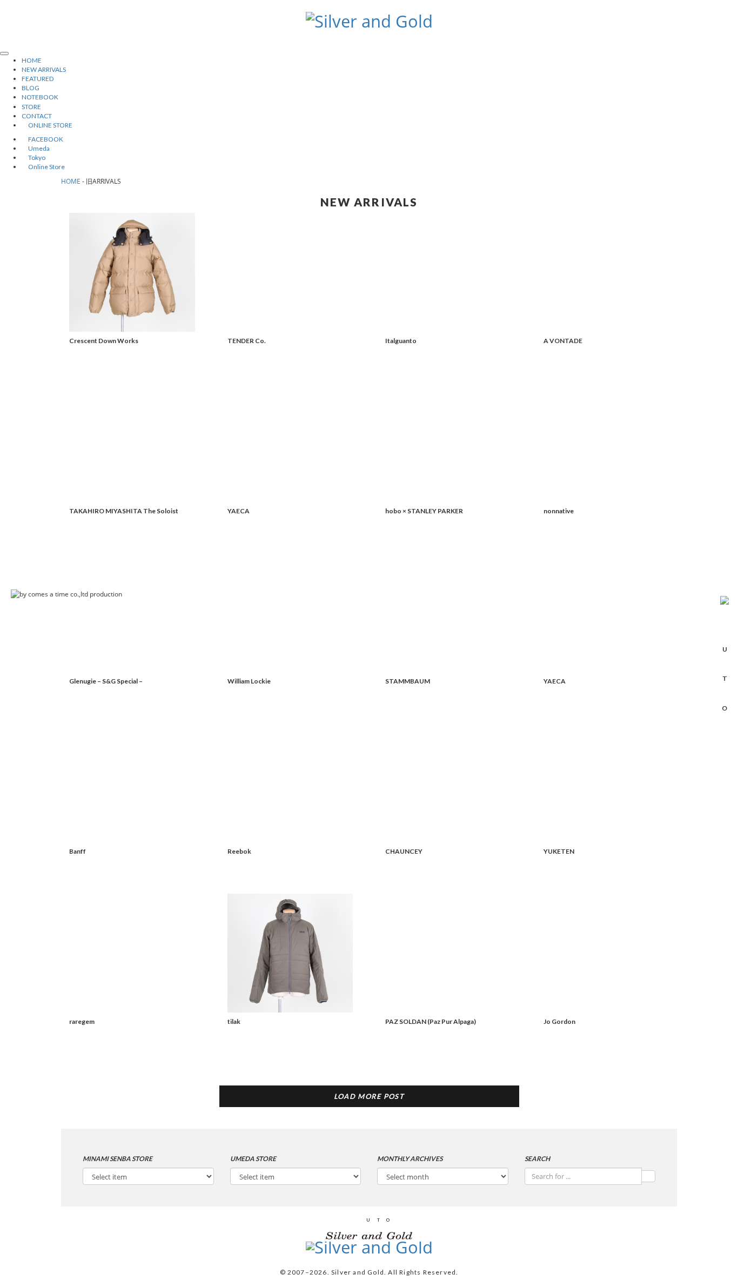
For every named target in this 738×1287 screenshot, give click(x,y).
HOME (32, 60)
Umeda (36, 148)
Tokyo (33, 157)
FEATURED (37, 79)
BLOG (30, 88)
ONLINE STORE (47, 125)
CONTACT (37, 116)
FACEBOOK (42, 139)
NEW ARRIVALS (44, 69)
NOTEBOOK (40, 97)
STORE (31, 107)
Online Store (43, 167)
